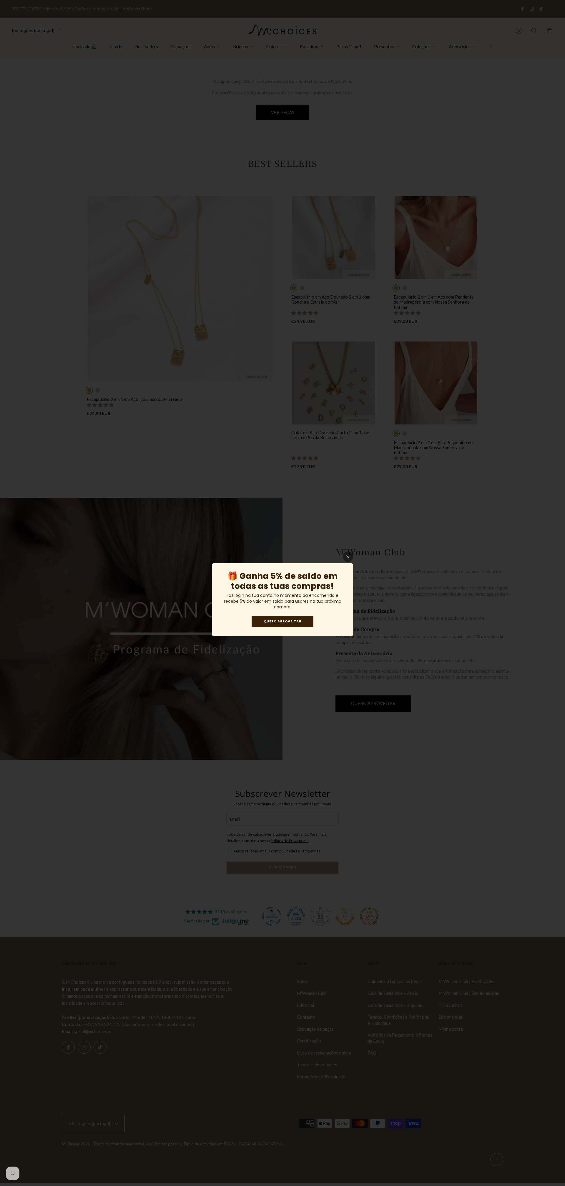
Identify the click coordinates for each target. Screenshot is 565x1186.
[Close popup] (348, 557)
